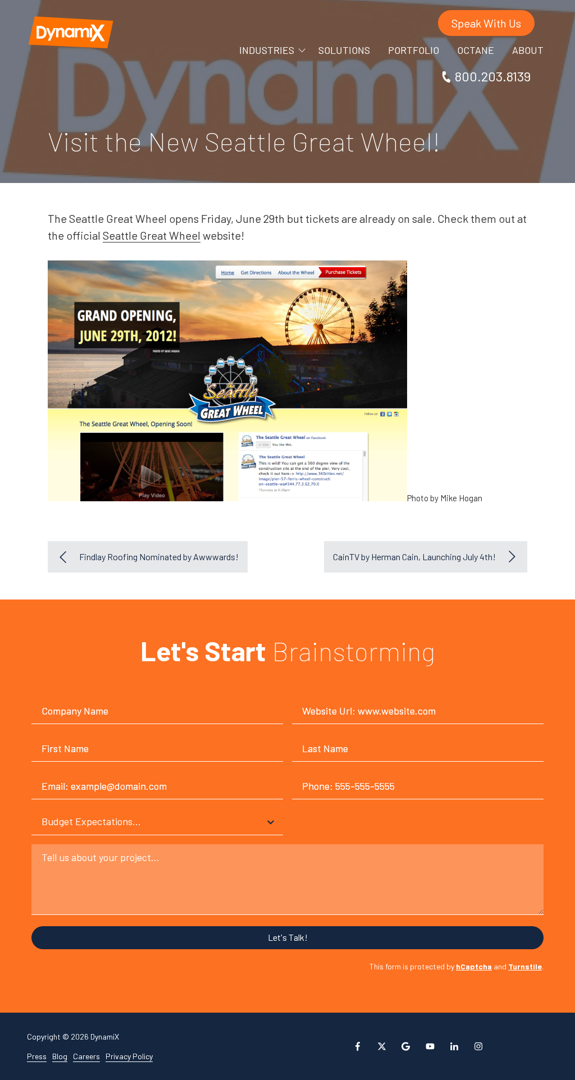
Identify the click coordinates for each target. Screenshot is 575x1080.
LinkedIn (454, 1046)
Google (406, 1046)
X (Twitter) (382, 1046)
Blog (59, 1056)
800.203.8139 (493, 76)
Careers (86, 1056)
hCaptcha (474, 966)
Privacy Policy (129, 1056)
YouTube (430, 1046)
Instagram (478, 1046)
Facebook (357, 1046)
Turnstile (525, 966)
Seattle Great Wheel (151, 235)
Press (37, 1056)
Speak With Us (486, 23)
